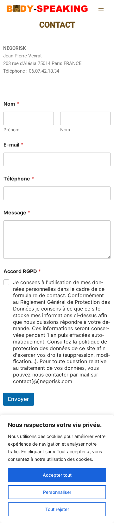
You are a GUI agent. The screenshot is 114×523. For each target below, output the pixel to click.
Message (16, 213)
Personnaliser (57, 492)
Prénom (11, 129)
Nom (65, 129)
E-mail (13, 145)
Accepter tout (57, 475)
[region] (57, 469)
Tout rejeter (57, 509)
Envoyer (18, 399)
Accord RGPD (22, 271)
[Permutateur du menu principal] (101, 8)
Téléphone (18, 179)
